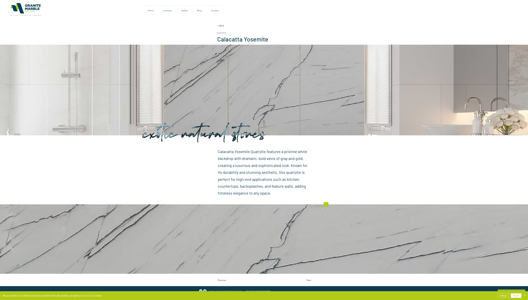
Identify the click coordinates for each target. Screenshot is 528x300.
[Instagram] (200, 291)
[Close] (524, 295)
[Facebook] (205, 291)
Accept (516, 295)
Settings (503, 295)
